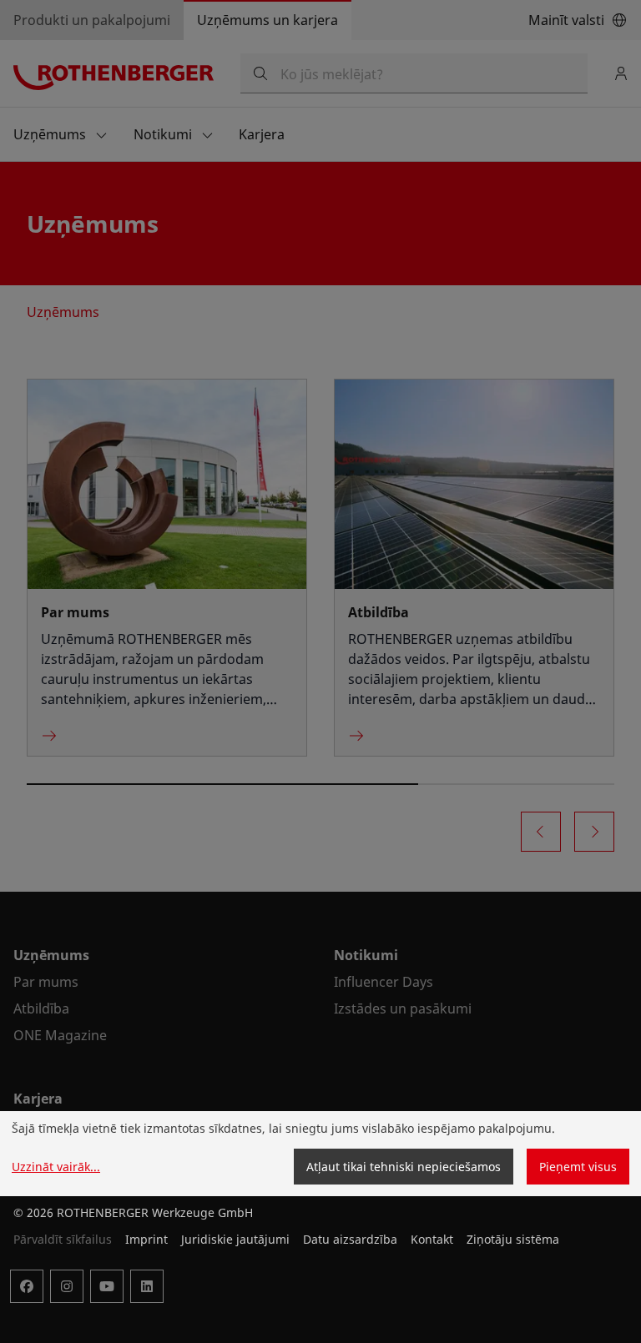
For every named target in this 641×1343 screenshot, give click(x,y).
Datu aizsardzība (350, 1239)
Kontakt (432, 1239)
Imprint (146, 1239)
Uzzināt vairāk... (56, 1166)
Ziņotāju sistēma (513, 1239)
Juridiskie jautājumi (235, 1239)
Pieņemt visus (578, 1166)
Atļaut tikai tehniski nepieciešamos (403, 1166)
